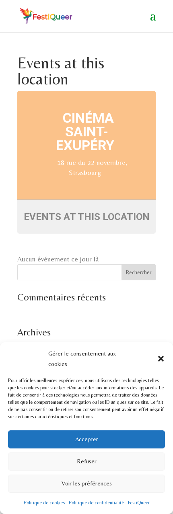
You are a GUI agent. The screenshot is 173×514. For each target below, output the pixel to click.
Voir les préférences (87, 483)
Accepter (86, 439)
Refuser (87, 461)
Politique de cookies (44, 503)
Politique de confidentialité (96, 503)
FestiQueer (139, 503)
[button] (161, 359)
